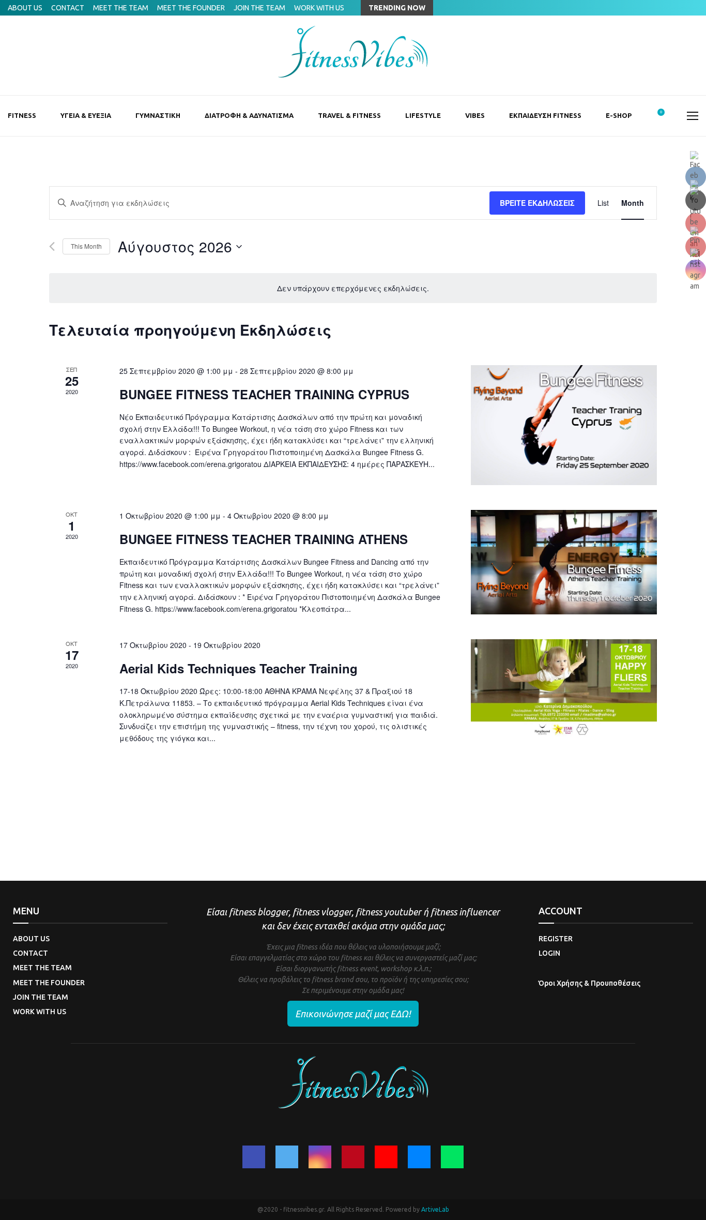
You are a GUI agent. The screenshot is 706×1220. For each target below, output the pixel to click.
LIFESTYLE (423, 115)
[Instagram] (320, 1157)
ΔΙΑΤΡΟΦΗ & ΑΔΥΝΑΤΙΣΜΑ (249, 115)
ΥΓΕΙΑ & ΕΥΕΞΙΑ (85, 115)
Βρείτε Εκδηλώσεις (537, 203)
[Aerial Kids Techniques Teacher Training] (564, 688)
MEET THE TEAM (120, 8)
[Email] (419, 1157)
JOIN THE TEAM (259, 8)
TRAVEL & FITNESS (349, 115)
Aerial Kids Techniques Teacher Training (238, 668)
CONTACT (67, 8)
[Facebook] (253, 1157)
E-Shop (619, 115)
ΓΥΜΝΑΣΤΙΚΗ (157, 115)
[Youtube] (386, 1157)
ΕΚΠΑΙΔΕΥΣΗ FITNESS (545, 115)
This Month (86, 246)
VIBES (475, 115)
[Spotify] (452, 1157)
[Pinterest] (353, 1157)
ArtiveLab (435, 1209)
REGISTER (556, 939)
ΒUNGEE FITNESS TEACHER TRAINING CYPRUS (264, 394)
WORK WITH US (319, 8)
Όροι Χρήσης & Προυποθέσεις (589, 983)
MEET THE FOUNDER (191, 8)
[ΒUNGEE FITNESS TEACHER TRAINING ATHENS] (564, 562)
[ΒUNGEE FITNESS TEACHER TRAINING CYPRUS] (564, 425)
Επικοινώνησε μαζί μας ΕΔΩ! (353, 1013)
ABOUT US (25, 8)
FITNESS (22, 115)
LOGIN (549, 953)
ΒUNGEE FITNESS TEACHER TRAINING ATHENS (263, 539)
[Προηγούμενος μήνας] (52, 246)
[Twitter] (286, 1157)
